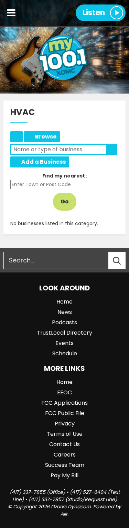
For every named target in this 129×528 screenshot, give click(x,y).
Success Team (64, 465)
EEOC (64, 392)
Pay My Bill (64, 475)
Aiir (64, 513)
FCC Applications (64, 403)
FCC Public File (64, 413)
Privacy (65, 424)
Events (64, 343)
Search (111, 149)
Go (65, 201)
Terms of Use (65, 434)
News (64, 312)
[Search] (123, 260)
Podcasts (64, 322)
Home (64, 302)
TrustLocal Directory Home (16, 136)
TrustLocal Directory (64, 333)
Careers (65, 455)
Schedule (64, 353)
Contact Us (64, 444)
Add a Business (43, 162)
